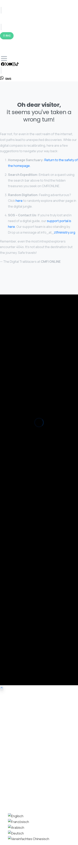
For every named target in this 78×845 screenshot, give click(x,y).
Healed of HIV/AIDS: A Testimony (21, 536)
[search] (3, 801)
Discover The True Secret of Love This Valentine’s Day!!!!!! (38, 460)
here (19, 200)
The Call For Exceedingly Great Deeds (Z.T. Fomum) (34, 512)
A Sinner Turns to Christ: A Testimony (24, 609)
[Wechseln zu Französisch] (18, 822)
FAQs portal (62, 323)
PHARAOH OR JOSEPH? (15, 484)
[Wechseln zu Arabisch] (16, 827)
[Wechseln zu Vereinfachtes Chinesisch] (28, 839)
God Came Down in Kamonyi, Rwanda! (25, 663)
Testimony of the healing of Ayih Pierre (25, 543)
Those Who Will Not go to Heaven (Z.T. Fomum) (31, 498)
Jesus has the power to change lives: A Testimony (33, 591)
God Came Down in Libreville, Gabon (23, 649)
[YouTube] (10, 64)
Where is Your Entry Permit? (18, 467)
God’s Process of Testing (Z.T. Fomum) (26, 529)
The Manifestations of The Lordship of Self (28, 505)
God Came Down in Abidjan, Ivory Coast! (26, 656)
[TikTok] (17, 64)
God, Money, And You (14, 452)
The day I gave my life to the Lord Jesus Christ (30, 572)
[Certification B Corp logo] (12, 358)
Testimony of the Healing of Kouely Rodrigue (29, 562)
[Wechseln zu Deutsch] (16, 833)
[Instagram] (13, 64)
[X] (6, 64)
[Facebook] (3, 64)
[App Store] (12, 342)
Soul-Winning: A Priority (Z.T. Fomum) (24, 491)
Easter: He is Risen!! (13, 445)
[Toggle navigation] (4, 58)
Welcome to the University (17, 438)
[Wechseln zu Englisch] (15, 816)
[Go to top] (1, 688)
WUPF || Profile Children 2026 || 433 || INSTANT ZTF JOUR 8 (37, 371)
